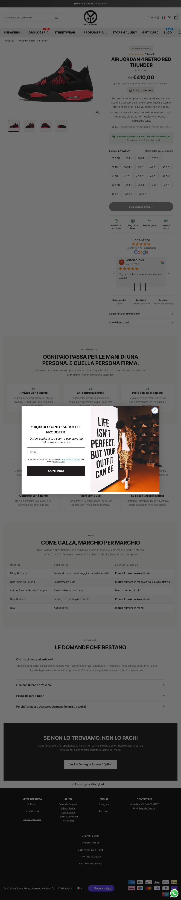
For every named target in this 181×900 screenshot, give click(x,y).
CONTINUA (56, 471)
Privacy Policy (59, 461)
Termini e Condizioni (71, 459)
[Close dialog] (155, 410)
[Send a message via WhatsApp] (174, 893)
